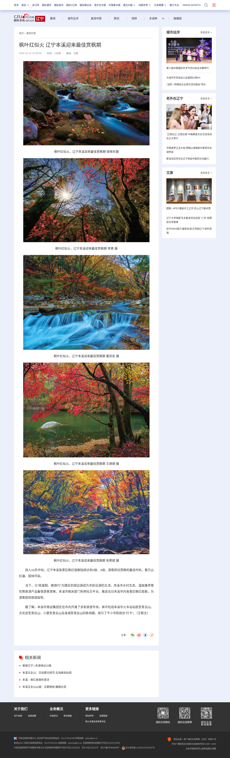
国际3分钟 (71, 5)
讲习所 (35, 5)
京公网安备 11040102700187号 (140, 748)
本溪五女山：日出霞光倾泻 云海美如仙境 (47, 672)
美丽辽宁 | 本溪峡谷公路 (36, 665)
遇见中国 (128, 5)
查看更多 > (206, 32)
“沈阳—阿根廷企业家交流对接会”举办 (186, 84)
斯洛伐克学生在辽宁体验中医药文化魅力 (187, 158)
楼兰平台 (174, 5)
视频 (134, 18)
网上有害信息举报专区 (95, 721)
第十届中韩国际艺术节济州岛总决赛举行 (187, 68)
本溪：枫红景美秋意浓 (35, 679)
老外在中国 (100, 5)
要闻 (52, 18)
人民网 (57, 53)
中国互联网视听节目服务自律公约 (29, 748)
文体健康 (158, 5)
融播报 (178, 18)
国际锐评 (58, 5)
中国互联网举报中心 (27, 738)
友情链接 (103, 716)
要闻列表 (31, 33)
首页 (16, 5)
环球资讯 (54, 716)
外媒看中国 (114, 5)
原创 (116, 18)
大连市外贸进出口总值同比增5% (183, 77)
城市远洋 (73, 18)
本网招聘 (32, 716)
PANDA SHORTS (192, 5)
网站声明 (89, 716)
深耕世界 (143, 5)
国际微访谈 (85, 5)
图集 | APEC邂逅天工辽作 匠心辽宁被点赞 (188, 208)
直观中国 (96, 18)
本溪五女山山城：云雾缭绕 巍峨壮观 (44, 686)
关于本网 (18, 716)
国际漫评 (46, 5)
